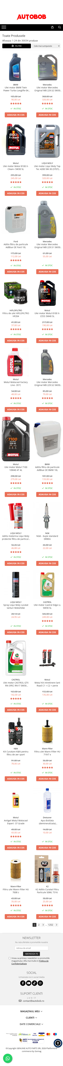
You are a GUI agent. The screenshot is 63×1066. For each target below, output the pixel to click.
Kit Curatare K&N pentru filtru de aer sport (15, 753)
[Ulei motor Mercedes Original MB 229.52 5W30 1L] (47, 362)
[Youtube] (28, 983)
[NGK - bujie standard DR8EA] (47, 516)
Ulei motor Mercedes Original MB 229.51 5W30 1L (47, 246)
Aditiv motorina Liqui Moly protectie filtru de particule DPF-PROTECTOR (16, 537)
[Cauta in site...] (59, 27)
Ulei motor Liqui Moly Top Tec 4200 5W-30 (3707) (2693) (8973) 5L (47, 168)
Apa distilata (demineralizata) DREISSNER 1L (47, 822)
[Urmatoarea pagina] (56, 925)
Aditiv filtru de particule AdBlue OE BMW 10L (47, 468)
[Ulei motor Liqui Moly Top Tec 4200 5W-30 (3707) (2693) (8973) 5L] (47, 141)
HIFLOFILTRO (16, 310)
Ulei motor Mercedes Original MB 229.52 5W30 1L (47, 384)
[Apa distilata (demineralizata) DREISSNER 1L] (47, 800)
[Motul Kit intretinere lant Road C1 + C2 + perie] (47, 658)
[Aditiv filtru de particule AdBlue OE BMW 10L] (47, 439)
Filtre (18, 45)
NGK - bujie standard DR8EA (47, 537)
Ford (16, 241)
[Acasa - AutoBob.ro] (31, 16)
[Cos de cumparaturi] (52, 27)
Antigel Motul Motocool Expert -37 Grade (16, 822)
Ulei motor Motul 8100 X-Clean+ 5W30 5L (15, 168)
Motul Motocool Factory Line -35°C (16, 384)
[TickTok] (34, 983)
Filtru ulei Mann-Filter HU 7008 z (16, 891)
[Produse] (4, 28)
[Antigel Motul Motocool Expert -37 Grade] (16, 800)
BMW (15, 84)
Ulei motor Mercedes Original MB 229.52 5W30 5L (47, 89)
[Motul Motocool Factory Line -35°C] (16, 362)
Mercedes (47, 84)
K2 (47, 886)
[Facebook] (23, 983)
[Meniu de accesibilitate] (58, 1043)
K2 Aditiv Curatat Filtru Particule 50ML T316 (47, 891)
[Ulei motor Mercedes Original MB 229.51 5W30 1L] (47, 219)
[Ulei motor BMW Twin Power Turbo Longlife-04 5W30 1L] (16, 67)
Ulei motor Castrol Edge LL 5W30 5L (47, 606)
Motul (16, 163)
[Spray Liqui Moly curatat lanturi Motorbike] (16, 584)
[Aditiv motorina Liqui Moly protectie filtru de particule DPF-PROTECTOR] (16, 516)
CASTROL (47, 602)
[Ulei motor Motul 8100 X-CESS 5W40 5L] (47, 293)
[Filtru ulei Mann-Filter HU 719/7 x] (47, 731)
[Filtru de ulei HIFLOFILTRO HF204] (16, 293)
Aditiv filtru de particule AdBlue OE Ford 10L (16, 246)
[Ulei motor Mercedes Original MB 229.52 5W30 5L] (47, 67)
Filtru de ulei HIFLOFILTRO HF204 (15, 315)
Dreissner (47, 817)
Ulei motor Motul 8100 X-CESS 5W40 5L (47, 315)
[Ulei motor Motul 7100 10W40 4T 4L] (16, 439)
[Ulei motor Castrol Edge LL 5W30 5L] (47, 584)
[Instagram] (40, 983)
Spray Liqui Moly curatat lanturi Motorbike (15, 606)
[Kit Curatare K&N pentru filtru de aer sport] (16, 731)
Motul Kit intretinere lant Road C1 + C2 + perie (47, 684)
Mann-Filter (47, 748)
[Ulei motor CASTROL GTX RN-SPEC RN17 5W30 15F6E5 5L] (16, 658)
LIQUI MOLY (47, 163)
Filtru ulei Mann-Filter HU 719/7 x (47, 753)
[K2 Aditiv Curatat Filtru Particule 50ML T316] (47, 869)
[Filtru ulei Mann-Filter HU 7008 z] (16, 869)
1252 (50, 924)
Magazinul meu (30, 1011)
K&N (16, 748)
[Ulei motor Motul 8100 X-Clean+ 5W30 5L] (16, 141)
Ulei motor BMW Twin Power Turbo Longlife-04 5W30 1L (15, 89)
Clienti (30, 1017)
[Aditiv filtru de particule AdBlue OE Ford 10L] (16, 219)
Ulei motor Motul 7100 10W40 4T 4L (15, 468)
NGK (47, 533)
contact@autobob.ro (33, 1000)
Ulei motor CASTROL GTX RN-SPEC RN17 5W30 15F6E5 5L (15, 684)
